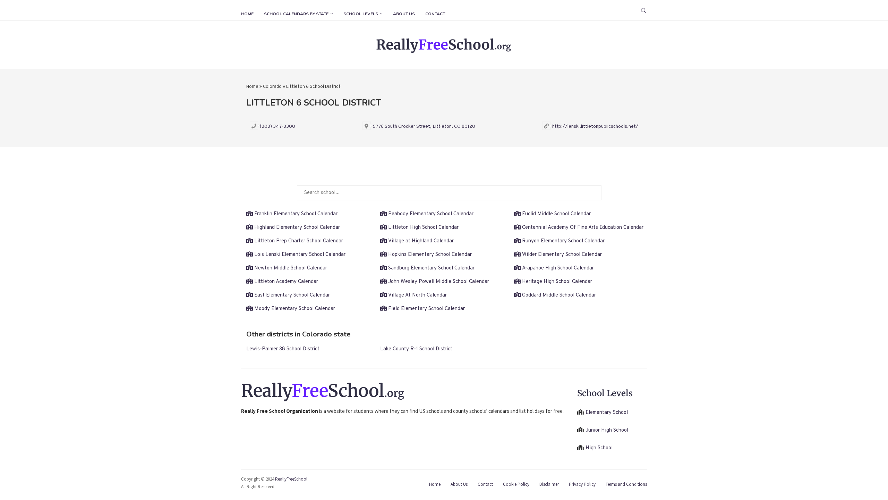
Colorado (272, 87)
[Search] (643, 10)
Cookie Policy (516, 484)
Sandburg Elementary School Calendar (431, 268)
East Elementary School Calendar (292, 295)
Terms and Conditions (626, 484)
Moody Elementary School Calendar (294, 309)
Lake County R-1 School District (416, 349)
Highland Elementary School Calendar (297, 227)
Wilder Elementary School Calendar (562, 254)
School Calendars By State (296, 14)
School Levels (360, 14)
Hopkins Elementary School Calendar (430, 254)
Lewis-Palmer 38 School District (282, 349)
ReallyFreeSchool (291, 479)
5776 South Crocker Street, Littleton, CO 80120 (424, 127)
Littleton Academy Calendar (286, 281)
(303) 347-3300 (277, 127)
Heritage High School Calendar (557, 281)
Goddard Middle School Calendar (559, 295)
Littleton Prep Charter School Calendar (298, 241)
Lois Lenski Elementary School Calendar (299, 254)
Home (247, 14)
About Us (404, 14)
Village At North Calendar (417, 295)
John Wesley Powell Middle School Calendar (438, 281)
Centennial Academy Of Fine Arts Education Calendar (582, 227)
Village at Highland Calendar (421, 241)
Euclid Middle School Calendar (556, 214)
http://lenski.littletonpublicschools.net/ (595, 127)
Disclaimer (549, 484)
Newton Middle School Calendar (290, 268)
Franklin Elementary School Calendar (296, 214)
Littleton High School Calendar (423, 227)
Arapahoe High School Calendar (558, 268)
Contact (435, 14)
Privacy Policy (582, 484)
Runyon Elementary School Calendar (563, 241)
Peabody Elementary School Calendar (430, 214)
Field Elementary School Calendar (426, 309)
